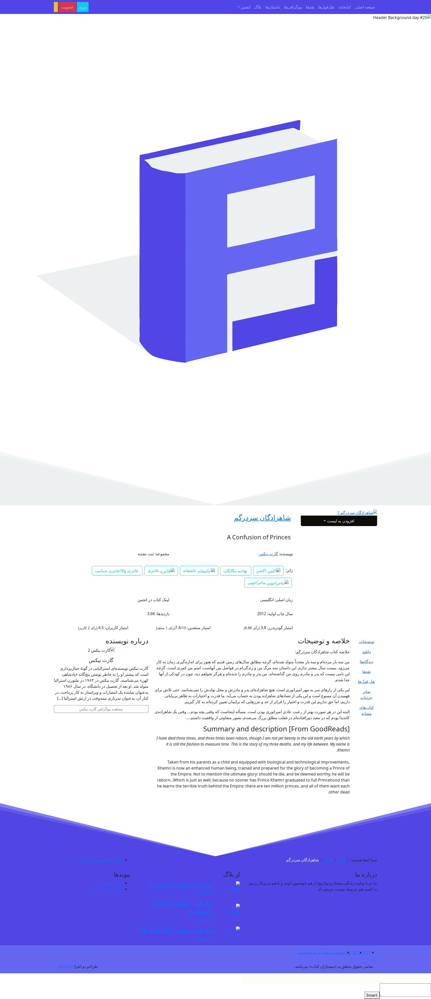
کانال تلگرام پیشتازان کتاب (100, 860)
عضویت (67, 7)
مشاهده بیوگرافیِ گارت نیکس (101, 709)
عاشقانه (190, 570)
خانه (341, 860)
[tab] (366, 642)
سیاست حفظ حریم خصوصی (320, 952)
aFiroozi (65, 966)
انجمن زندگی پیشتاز (106, 889)
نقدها (310, 7)
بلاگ (257, 7)
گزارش (363, 952)
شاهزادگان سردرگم (262, 517)
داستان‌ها (272, 7)
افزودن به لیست (340, 521)
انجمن (245, 7)
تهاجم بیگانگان (235, 570)
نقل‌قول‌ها (326, 7)
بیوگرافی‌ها (293, 7)
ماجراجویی (257, 582)
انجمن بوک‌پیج (111, 883)
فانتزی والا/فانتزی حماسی (116, 570)
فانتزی (154, 570)
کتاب (328, 860)
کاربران (350, 952)
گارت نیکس (268, 553)
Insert (372, 995)
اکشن (261, 570)
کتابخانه (344, 7)
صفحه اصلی (365, 7)
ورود (83, 7)
